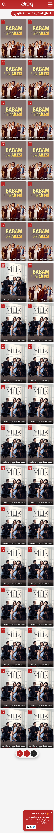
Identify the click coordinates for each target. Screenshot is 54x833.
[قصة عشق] (27, 5)
